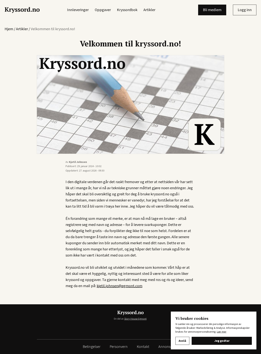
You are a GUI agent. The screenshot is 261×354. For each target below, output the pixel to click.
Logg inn (245, 10)
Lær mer (221, 332)
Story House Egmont (135, 319)
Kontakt (143, 346)
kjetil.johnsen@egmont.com (119, 286)
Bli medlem (212, 10)
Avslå (182, 341)
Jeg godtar (221, 341)
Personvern (119, 346)
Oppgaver (103, 10)
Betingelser (92, 346)
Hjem (9, 29)
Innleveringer (78, 10)
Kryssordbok (127, 10)
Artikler (149, 10)
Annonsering (168, 346)
